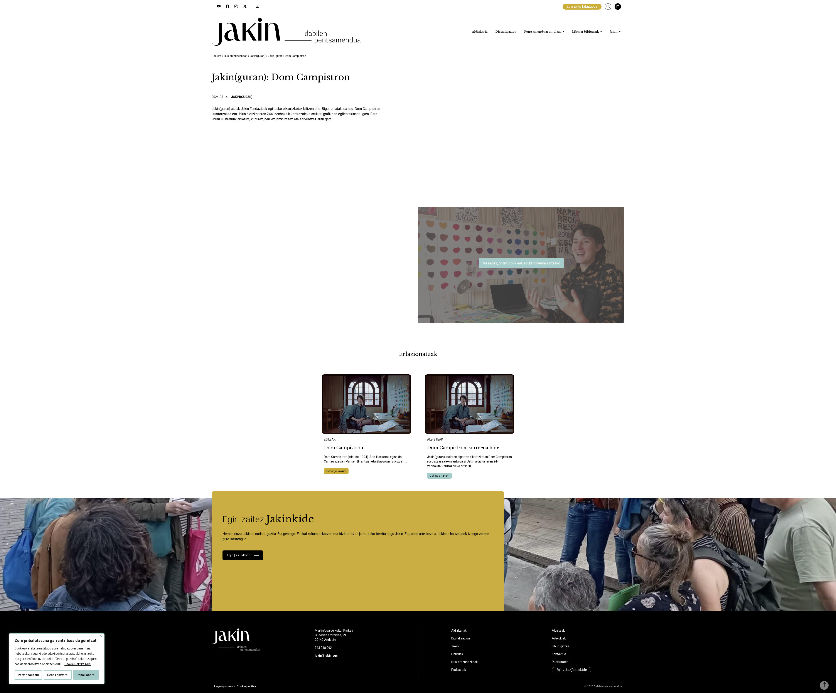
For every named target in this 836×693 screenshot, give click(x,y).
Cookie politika (246, 686)
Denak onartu (86, 675)
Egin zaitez (582, 6)
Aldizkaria (480, 32)
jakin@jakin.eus (326, 655)
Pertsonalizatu (28, 675)
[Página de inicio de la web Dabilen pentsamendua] (286, 32)
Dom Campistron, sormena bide (463, 447)
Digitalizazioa (506, 32)
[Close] (101, 636)
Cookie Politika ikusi (77, 664)
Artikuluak (559, 638)
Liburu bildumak (586, 32)
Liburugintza (560, 646)
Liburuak (457, 654)
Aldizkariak (459, 630)
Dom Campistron (343, 447)
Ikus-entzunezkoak (235, 55)
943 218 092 (323, 647)
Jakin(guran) (257, 55)
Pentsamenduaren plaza (543, 32)
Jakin (614, 32)
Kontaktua (559, 654)
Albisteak (558, 630)
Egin (238, 555)
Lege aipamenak (224, 686)
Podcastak (458, 669)
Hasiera (216, 55)
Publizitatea (560, 662)
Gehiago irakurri (336, 471)
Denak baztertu (57, 675)
